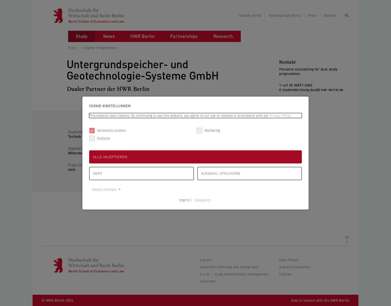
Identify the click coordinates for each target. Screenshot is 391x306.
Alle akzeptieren (110, 156)
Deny (97, 173)
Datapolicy (203, 200)
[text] (195, 115)
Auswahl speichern (220, 173)
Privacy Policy (280, 115)
